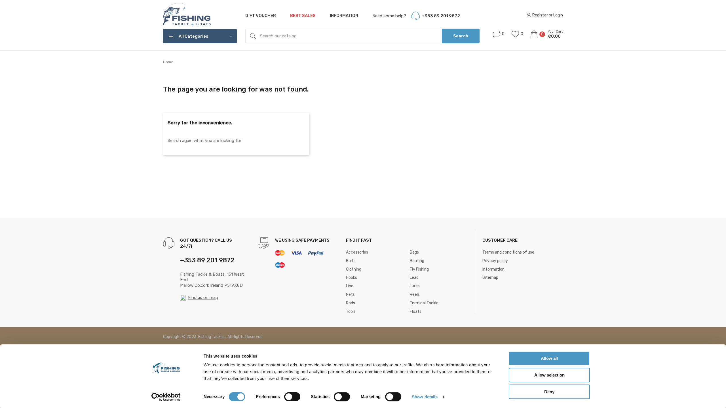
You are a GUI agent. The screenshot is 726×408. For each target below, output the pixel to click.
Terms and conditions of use (508, 252)
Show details (425, 396)
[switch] (292, 396)
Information (344, 15)
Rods (350, 303)
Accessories (357, 252)
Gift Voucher (260, 15)
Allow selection (549, 375)
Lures (415, 286)
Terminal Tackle (424, 303)
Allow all (549, 358)
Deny (549, 391)
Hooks (351, 277)
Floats (415, 311)
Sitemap (490, 277)
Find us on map (203, 297)
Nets (350, 294)
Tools (351, 311)
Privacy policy (495, 260)
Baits (351, 260)
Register (540, 15)
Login (558, 15)
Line (349, 286)
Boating (417, 260)
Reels (415, 294)
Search (460, 36)
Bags (414, 252)
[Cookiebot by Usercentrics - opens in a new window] (166, 397)
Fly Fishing (419, 269)
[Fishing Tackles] (187, 15)
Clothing (353, 269)
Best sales (303, 15)
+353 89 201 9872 (441, 15)
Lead (414, 277)
